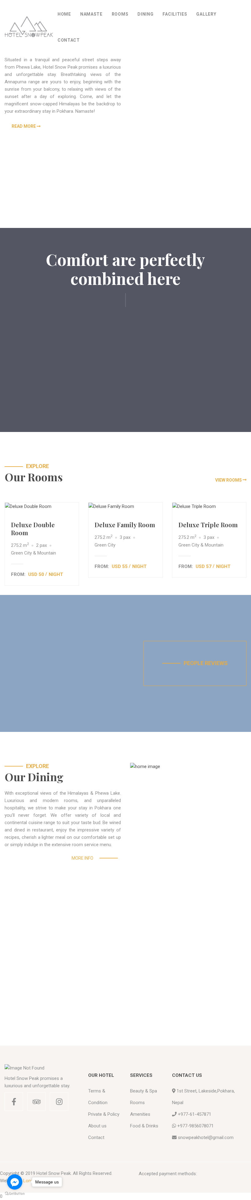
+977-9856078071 (195, 1126)
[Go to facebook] (14, 1182)
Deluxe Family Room (125, 525)
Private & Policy (103, 1114)
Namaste (91, 14)
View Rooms (228, 480)
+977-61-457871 (194, 1114)
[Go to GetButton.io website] (14, 1194)
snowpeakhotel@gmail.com (206, 1137)
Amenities (140, 1114)
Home (64, 14)
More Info (82, 858)
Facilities (175, 14)
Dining (145, 14)
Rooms (120, 14)
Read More (24, 126)
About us (97, 1126)
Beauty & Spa (143, 1091)
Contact (69, 40)
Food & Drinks (144, 1126)
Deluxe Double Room (33, 529)
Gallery (206, 14)
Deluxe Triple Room (208, 525)
